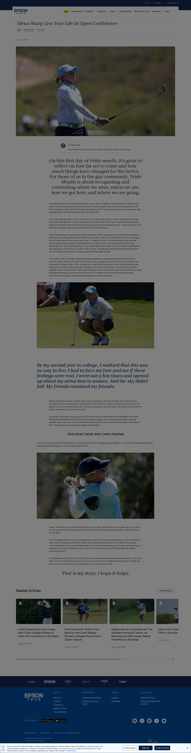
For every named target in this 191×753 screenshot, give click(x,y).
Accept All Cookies (162, 748)
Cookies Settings (130, 748)
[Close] (187, 747)
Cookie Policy (71, 751)
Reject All (145, 748)
